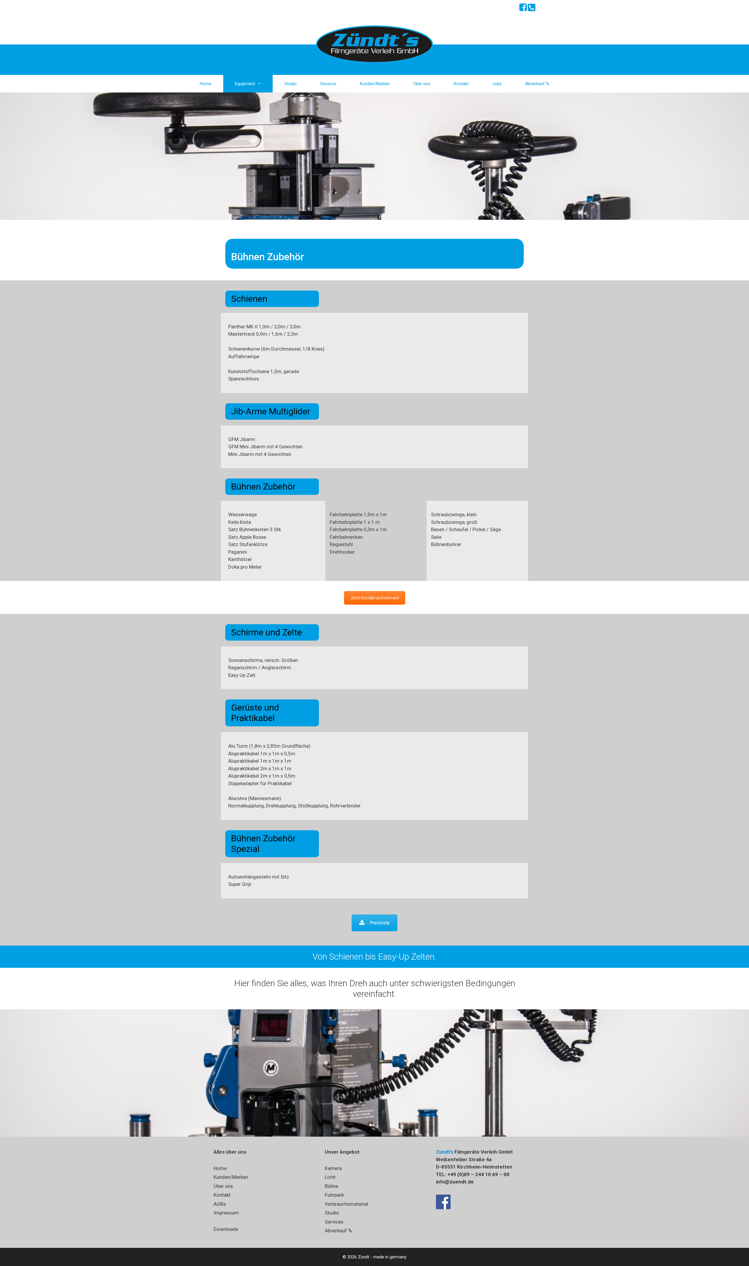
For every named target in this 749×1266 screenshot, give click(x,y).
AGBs (220, 1204)
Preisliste (380, 923)
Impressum (226, 1213)
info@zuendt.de (455, 1182)
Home (206, 83)
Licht (330, 1177)
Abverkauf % (537, 83)
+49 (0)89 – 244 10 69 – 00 (478, 1174)
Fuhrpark (334, 1195)
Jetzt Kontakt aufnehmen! (374, 598)
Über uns (421, 83)
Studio (290, 83)
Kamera (333, 1168)
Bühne (331, 1186)
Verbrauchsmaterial (346, 1204)
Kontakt (461, 83)
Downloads (226, 1229)
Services (328, 83)
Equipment (245, 83)
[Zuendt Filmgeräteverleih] (374, 44)
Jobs (497, 83)
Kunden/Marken (375, 83)
